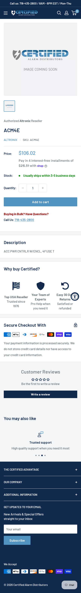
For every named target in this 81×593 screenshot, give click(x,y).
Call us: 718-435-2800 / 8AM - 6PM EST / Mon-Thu (40, 3)
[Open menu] (6, 13)
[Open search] (59, 13)
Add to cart (40, 202)
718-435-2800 (24, 220)
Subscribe (17, 540)
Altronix (10, 140)
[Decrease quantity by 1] (23, 188)
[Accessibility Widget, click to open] (75, 296)
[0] (74, 13)
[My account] (66, 13)
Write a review (40, 394)
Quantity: (10, 188)
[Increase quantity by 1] (43, 188)
